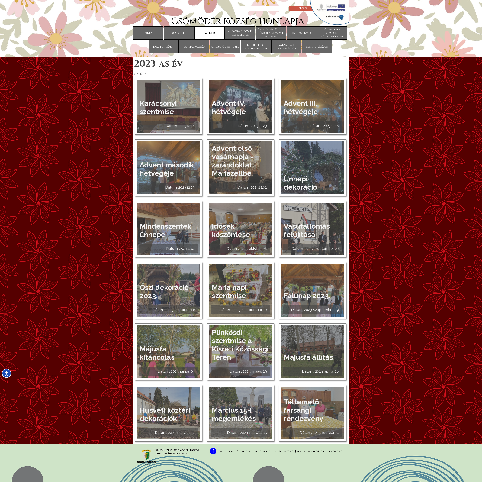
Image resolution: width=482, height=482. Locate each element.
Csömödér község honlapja (237, 21)
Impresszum (227, 451)
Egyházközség (194, 47)
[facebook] (213, 451)
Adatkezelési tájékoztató (277, 451)
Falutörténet (163, 47)
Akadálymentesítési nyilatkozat (319, 451)
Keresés (302, 8)
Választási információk (286, 46)
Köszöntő (178, 33)
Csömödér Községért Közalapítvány (332, 33)
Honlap (148, 33)
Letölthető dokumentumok (256, 46)
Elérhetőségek (317, 47)
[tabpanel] (284, 450)
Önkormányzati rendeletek (240, 33)
